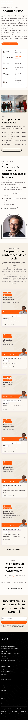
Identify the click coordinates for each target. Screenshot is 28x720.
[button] (25, 2)
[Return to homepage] (7, 2)
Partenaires (4, 693)
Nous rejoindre (4, 703)
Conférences (4, 674)
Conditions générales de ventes (17, 626)
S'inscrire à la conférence (9, 44)
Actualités (3, 687)
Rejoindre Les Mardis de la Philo (11, 150)
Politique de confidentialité (15, 712)
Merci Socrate (17, 576)
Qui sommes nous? (5, 685)
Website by (6, 717)
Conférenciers (4, 677)
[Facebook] (2, 639)
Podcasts (3, 690)
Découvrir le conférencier (9, 208)
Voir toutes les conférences (14, 549)
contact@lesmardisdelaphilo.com (9, 660)
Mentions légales (23, 712)
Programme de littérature (7, 671)
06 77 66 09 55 (4, 658)
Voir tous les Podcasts (14, 588)
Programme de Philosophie (7, 669)
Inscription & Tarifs (5, 666)
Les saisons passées (6, 679)
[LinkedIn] (7, 639)
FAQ (2, 701)
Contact (3, 698)
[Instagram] (5, 639)
